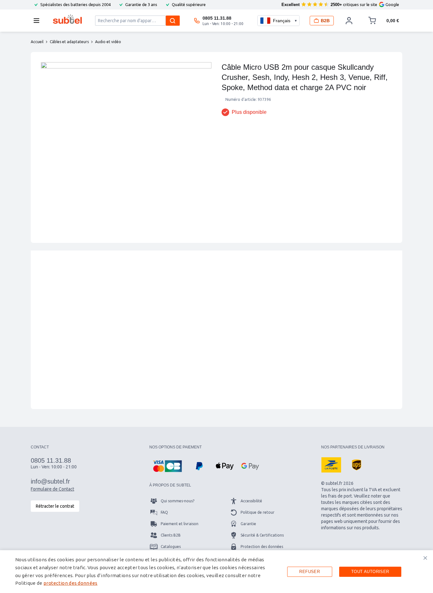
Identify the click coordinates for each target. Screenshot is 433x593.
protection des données (70, 583)
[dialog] (216, 571)
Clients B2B (171, 535)
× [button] (425, 558)
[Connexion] (349, 21)
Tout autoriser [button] (370, 571)
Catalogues (171, 546)
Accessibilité (251, 501)
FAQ (164, 512)
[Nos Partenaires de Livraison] (331, 464)
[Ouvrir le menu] (38, 20)
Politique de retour (258, 512)
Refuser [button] (309, 571)
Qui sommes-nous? (177, 501)
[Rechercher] (173, 21)
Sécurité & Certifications (262, 535)
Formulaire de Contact (52, 489)
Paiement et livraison (179, 524)
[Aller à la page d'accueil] (67, 19)
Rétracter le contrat (55, 506)
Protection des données (262, 546)
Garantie (248, 524)
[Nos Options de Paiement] (167, 466)
